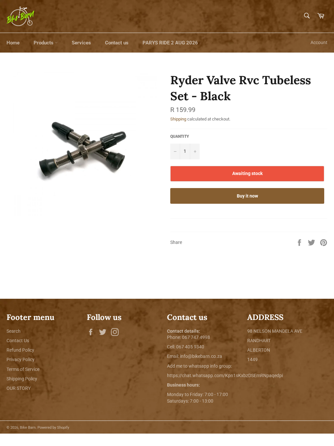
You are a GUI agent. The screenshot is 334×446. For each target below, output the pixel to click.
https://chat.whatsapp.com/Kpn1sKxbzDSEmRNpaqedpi (225, 375)
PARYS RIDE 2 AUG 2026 (170, 43)
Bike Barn (28, 427)
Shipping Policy (22, 378)
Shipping (178, 119)
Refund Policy (20, 350)
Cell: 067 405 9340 (185, 346)
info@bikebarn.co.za (201, 356)
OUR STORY (19, 388)
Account (319, 42)
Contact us (117, 43)
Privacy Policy (21, 359)
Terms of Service (23, 369)
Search (14, 331)
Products (44, 43)
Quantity (179, 136)
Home (13, 43)
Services (81, 43)
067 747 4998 (196, 337)
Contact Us (18, 340)
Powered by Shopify (53, 427)
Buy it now (247, 196)
